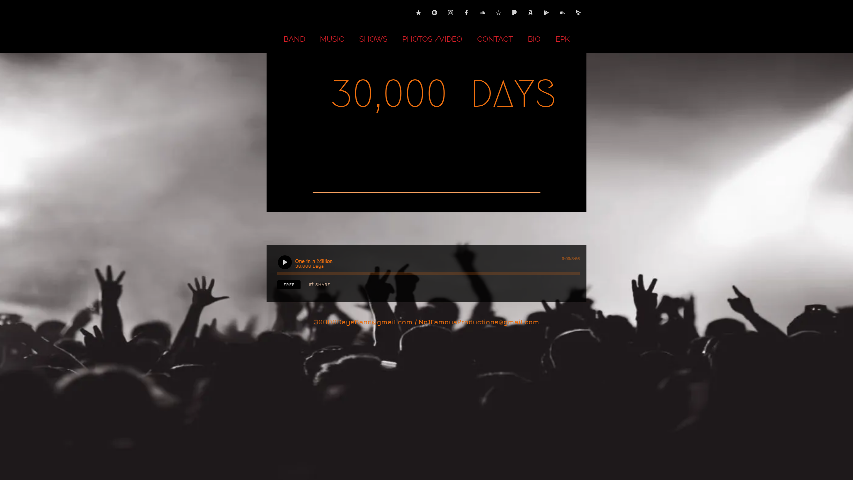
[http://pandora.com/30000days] (514, 12)
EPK (562, 38)
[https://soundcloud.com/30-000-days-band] (482, 12)
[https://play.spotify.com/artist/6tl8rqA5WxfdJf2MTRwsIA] (434, 12)
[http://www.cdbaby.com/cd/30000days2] (578, 12)
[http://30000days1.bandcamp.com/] (562, 12)
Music (332, 38)
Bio (534, 38)
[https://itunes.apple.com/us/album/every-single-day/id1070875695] (418, 12)
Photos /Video (432, 38)
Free (289, 284)
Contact (495, 38)
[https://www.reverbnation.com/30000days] (498, 12)
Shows (373, 38)
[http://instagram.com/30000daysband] (450, 12)
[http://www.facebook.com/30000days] (466, 12)
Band (294, 38)
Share (322, 284)
